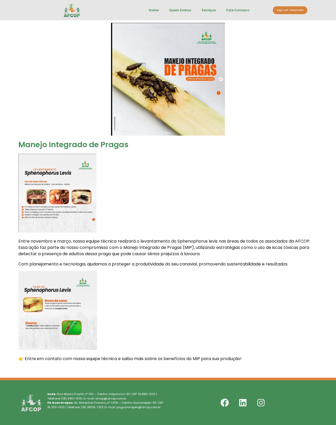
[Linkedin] (242, 402)
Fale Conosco (237, 10)
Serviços (209, 10)
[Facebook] (224, 402)
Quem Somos (180, 10)
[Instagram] (261, 402)
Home (154, 10)
